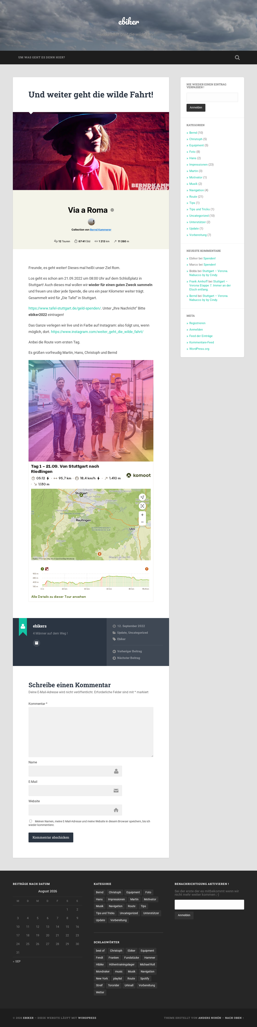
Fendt (99, 957)
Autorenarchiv (36, 643)
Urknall (129, 985)
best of (100, 950)
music (118, 971)
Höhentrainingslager (122, 964)
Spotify (144, 978)
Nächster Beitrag (128, 658)
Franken (114, 957)
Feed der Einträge (201, 336)
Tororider (113, 985)
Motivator (195, 177)
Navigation (196, 190)
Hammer (149, 957)
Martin (193, 171)
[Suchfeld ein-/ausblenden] (237, 57)
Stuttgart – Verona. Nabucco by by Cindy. (208, 273)
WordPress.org (199, 349)
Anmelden (196, 329)
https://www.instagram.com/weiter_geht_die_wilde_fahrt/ (97, 332)
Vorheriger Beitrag (129, 651)
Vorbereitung (198, 235)
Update (122, 632)
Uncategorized (138, 632)
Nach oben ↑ (234, 1017)
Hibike (100, 964)
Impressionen (198, 164)
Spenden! (209, 258)
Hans (192, 158)
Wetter (100, 992)
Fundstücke (131, 957)
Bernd (193, 133)
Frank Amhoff (198, 281)
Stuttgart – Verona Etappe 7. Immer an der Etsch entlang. (210, 285)
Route (193, 196)
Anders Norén (209, 1017)
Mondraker (103, 971)
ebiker (128, 21)
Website (34, 801)
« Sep (17, 961)
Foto (192, 152)
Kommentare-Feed (201, 342)
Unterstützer (197, 222)
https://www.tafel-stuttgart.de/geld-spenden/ (65, 308)
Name (33, 762)
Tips (192, 203)
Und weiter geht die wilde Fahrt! (91, 94)
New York (102, 978)
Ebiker (121, 639)
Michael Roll (147, 964)
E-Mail (33, 781)
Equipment (196, 145)
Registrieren (197, 323)
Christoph (195, 139)
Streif (99, 985)
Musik (193, 184)
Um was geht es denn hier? (41, 57)
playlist (117, 978)
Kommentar (38, 703)
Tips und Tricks (199, 209)
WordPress (87, 1017)
